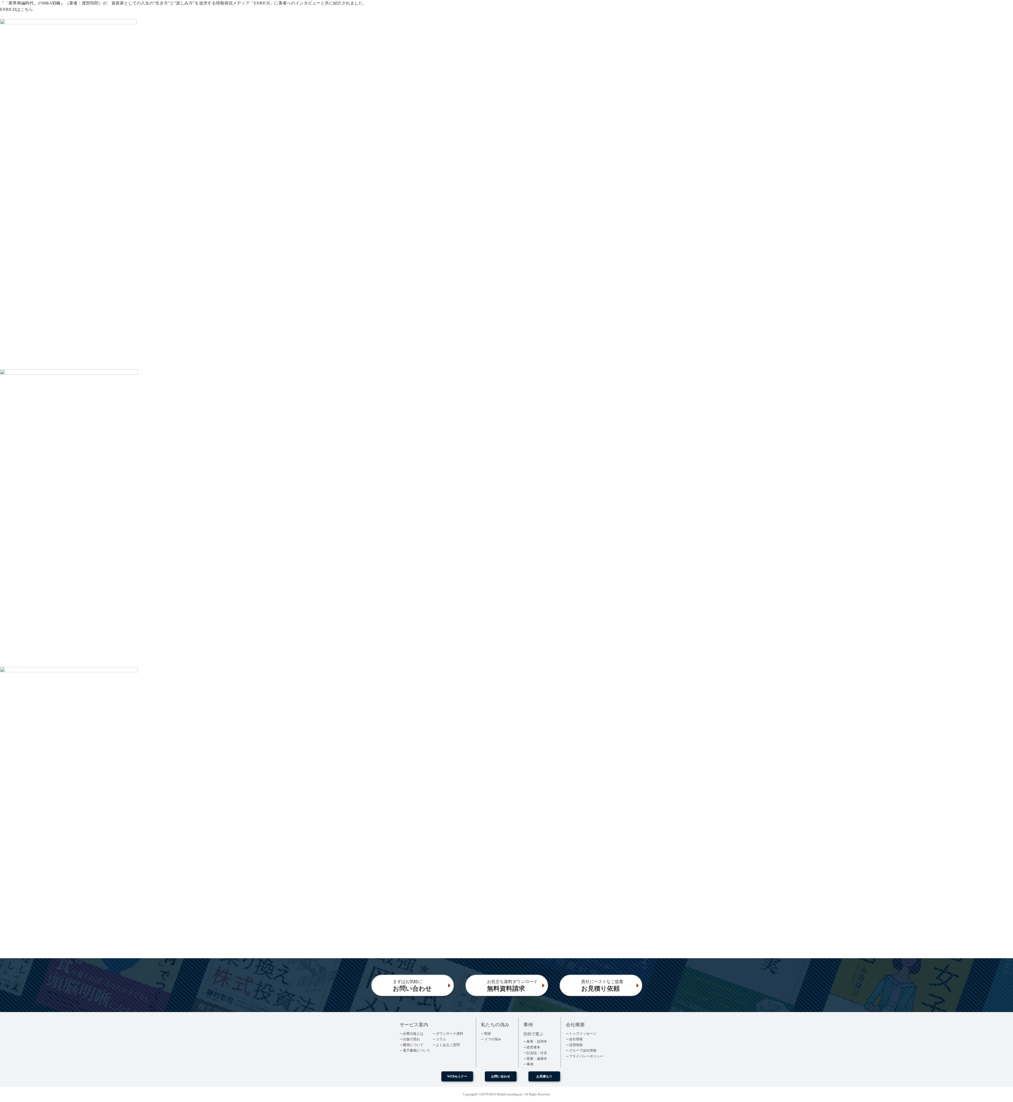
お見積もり (544, 1076)
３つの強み (492, 1039)
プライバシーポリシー (586, 1056)
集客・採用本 (537, 1041)
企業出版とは (413, 1034)
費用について (413, 1045)
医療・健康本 (537, 1059)
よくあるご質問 (448, 1045)
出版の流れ (411, 1039)
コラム (441, 1039)
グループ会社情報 (582, 1050)
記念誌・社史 (537, 1053)
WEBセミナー (457, 1076)
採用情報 (576, 1045)
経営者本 (533, 1047)
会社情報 (576, 1039)
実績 (487, 1034)
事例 (530, 1064)
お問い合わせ (500, 1076)
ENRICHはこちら (16, 9)
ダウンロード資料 (449, 1034)
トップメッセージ (582, 1034)
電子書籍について (416, 1050)
